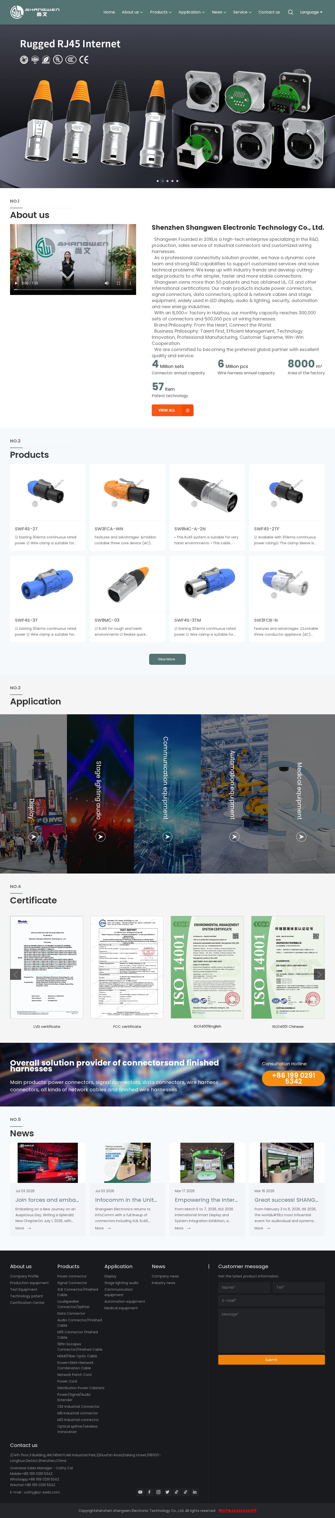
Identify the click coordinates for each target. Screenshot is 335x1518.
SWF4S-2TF (266, 529)
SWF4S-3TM (187, 620)
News (217, 12)
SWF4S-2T (26, 529)
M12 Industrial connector (78, 1419)
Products (159, 12)
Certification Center (27, 1302)
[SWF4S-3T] (48, 584)
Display (110, 1276)
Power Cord (67, 1381)
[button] (158, 181)
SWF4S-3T (26, 620)
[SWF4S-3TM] (207, 584)
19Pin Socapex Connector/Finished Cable (80, 1347)
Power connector (72, 1276)
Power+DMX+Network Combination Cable (75, 1365)
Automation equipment (124, 1301)
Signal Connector (72, 1282)
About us (130, 12)
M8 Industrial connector (77, 1413)
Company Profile (24, 1276)
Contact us (269, 12)
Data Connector (71, 1313)
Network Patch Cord (74, 1374)
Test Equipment (23, 1289)
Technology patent (26, 1296)
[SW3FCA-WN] (127, 492)
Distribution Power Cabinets (80, 1387)
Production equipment (29, 1282)
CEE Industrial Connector (78, 1406)
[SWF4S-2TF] (287, 492)
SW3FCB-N (266, 620)
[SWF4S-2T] (48, 492)
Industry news (163, 1282)
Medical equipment (121, 1308)
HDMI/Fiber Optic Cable (77, 1356)
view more (166, 659)
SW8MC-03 (107, 620)
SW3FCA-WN (109, 529)
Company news (165, 1276)
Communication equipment (118, 1292)
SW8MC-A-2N (190, 529)
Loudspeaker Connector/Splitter (73, 1304)
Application (190, 12)
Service (240, 12)
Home (109, 12)
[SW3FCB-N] (287, 584)
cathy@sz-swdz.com (42, 1492)
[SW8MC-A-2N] (207, 492)
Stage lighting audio (121, 1282)
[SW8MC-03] (127, 584)
